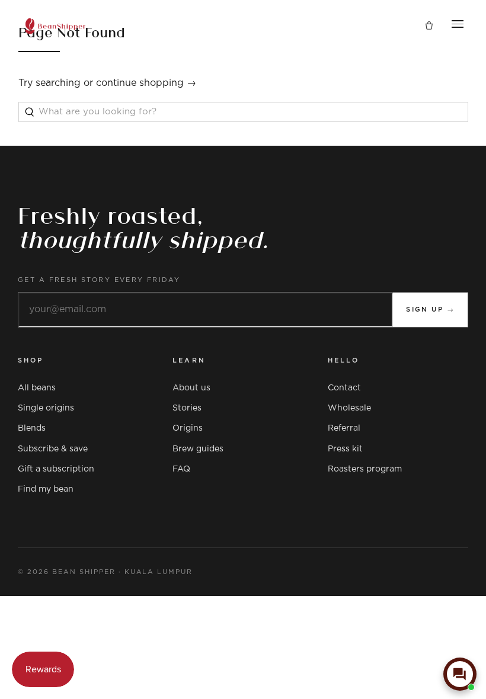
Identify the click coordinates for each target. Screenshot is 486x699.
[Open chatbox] (460, 674)
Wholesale (349, 408)
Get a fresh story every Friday (99, 280)
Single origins (46, 408)
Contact (344, 388)
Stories (187, 408)
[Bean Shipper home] (55, 26)
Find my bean (45, 489)
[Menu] (457, 26)
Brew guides (197, 449)
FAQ (181, 469)
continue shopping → (146, 83)
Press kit (345, 449)
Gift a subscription (56, 469)
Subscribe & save (53, 449)
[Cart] (429, 26)
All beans (37, 388)
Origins (187, 428)
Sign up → (430, 309)
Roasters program (365, 469)
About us (191, 388)
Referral (344, 428)
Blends (32, 428)
